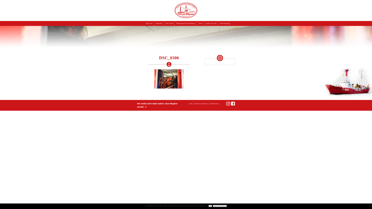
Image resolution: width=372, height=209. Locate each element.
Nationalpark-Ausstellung (185, 23)
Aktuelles (159, 23)
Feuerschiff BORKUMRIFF (186, 10)
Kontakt (196, 103)
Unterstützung (225, 23)
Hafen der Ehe (211, 23)
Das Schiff (169, 23)
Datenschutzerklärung (220, 206)
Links (190, 103)
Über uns (149, 23)
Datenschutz (214, 103)
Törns (200, 23)
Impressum (204, 103)
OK (210, 206)
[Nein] (370, 206)
